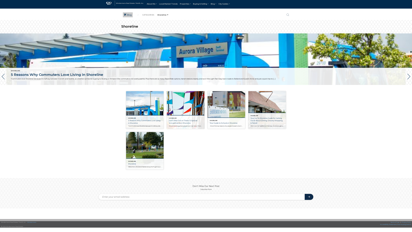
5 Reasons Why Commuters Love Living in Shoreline (57, 74)
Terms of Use (394, 222)
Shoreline (15, 71)
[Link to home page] (109, 4)
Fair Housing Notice (404, 224)
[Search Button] (288, 15)
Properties (186, 6)
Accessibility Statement (388, 224)
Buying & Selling (201, 6)
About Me (152, 6)
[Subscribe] (309, 197)
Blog (214, 6)
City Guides (224, 6)
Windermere (31, 222)
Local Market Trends (168, 4)
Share (408, 91)
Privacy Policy (406, 222)
